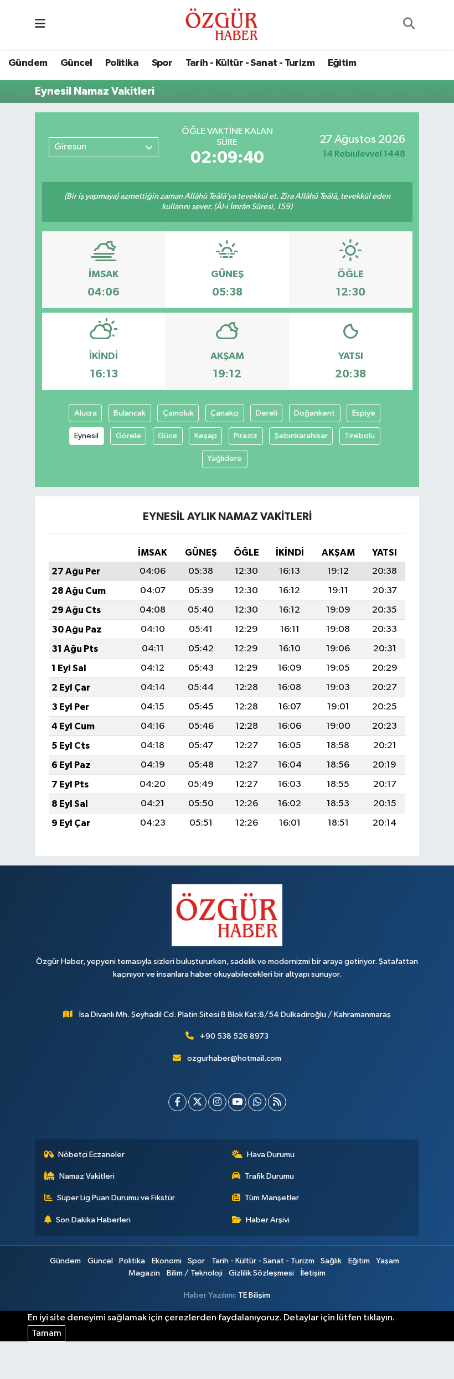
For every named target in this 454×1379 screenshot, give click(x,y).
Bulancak (130, 413)
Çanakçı (224, 413)
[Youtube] (237, 1102)
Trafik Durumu (269, 1176)
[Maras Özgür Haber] (221, 24)
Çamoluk (178, 413)
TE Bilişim (254, 1295)
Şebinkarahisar (301, 436)
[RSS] (277, 1102)
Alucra (85, 413)
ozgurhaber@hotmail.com (234, 1058)
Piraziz (245, 436)
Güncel (76, 63)
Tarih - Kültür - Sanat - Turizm (249, 63)
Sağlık (331, 1261)
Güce (167, 436)
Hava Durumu (271, 1154)
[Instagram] (217, 1102)
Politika (121, 63)
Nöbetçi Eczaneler (91, 1154)
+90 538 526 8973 (234, 1036)
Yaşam (387, 1261)
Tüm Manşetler (272, 1198)
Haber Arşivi (268, 1220)
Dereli (266, 413)
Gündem (27, 63)
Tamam (46, 1333)
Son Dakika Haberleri (93, 1220)
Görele (128, 436)
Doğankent (314, 413)
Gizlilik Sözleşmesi (261, 1273)
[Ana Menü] (40, 24)
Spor (162, 63)
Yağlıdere (224, 458)
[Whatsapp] (257, 1102)
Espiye (363, 413)
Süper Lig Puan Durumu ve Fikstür (116, 1198)
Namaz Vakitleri (87, 1176)
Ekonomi (167, 1261)
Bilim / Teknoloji (195, 1273)
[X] (197, 1102)
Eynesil (86, 436)
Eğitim (342, 63)
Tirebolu (359, 436)
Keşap (205, 436)
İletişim (313, 1273)
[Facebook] (177, 1102)
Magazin (144, 1273)
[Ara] (408, 25)
